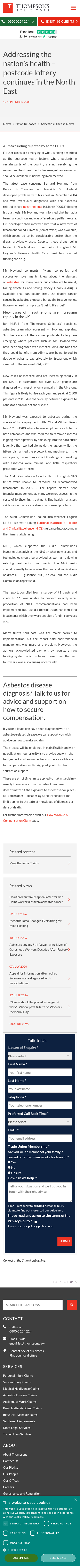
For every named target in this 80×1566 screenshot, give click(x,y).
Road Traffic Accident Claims (22, 1408)
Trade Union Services (17, 1434)
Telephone (17, 1097)
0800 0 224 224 (20, 1331)
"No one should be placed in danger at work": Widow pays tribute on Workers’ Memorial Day (35, 1007)
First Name (17, 1064)
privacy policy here (40, 1226)
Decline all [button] (58, 1558)
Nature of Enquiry (23, 1047)
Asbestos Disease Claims (20, 1395)
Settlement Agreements (19, 1421)
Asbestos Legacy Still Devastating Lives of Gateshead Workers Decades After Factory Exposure (38, 949)
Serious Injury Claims (17, 1382)
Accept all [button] (21, 1558)
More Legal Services (17, 1427)
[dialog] (40, 1531)
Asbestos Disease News (57, 124)
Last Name (17, 1080)
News (7, 124)
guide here (56, 1210)
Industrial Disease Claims (20, 1414)
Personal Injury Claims (18, 1375)
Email (13, 1130)
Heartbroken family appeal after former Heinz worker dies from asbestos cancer (36, 899)
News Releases (25, 124)
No (13, 1167)
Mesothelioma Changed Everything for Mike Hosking (35, 923)
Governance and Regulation (21, 1493)
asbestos (13, 282)
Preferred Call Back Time (28, 1113)
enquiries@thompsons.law (27, 1343)
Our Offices (11, 1480)
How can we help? (23, 1178)
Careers (8, 1487)
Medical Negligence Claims (21, 1388)
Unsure (16, 1173)
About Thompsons (15, 1454)
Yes (13, 1162)
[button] (40, 1549)
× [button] (75, 1500)
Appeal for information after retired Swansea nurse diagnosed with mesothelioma (33, 978)
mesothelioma (32, 206)
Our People (10, 1474)
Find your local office (23, 1355)
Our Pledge (10, 1467)
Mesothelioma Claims (24, 863)
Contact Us (10, 1461)
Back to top (63, 1282)
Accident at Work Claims (20, 1401)
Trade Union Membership (29, 1146)
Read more (37, 1517)
